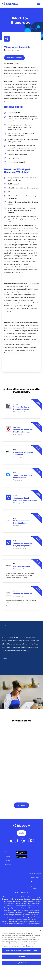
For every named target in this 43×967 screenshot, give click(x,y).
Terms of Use (35, 882)
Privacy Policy (35, 877)
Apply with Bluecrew (14, 57)
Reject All (21, 956)
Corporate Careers (35, 873)
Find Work (8, 856)
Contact (35, 869)
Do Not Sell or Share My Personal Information (22, 950)
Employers (8, 852)
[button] (5, 625)
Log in (21, 833)
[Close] (40, 930)
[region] (21, 947)
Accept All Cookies (21, 963)
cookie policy (27, 946)
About (8, 860)
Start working (22, 805)
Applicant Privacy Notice (35, 887)
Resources (8, 864)
